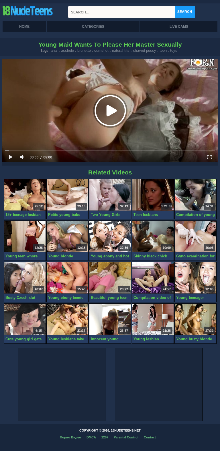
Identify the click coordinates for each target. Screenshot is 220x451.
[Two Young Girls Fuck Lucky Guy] (110, 195)
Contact (150, 437)
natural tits (120, 50)
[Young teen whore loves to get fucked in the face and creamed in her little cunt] (25, 236)
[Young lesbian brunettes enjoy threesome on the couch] (153, 319)
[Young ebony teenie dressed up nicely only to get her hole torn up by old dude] (67, 278)
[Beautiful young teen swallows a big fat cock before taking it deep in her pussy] (110, 278)
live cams (179, 27)
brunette (84, 50)
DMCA (91, 437)
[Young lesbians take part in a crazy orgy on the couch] (67, 319)
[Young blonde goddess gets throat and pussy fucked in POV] (67, 236)
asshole (67, 50)
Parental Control (126, 437)
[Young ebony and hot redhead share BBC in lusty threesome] (110, 236)
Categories (93, 27)
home (24, 27)
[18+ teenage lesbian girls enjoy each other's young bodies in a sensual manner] (25, 195)
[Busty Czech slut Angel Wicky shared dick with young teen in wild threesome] (25, 278)
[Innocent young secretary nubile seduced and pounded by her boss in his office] (110, 319)
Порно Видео (70, 437)
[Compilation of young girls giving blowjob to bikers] (195, 195)
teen (163, 50)
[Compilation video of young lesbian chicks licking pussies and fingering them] (153, 278)
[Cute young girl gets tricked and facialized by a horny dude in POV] (25, 319)
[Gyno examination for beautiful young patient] (195, 236)
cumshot (101, 50)
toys (173, 50)
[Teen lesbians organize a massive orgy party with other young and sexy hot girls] (153, 195)
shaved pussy (144, 50)
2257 (104, 437)
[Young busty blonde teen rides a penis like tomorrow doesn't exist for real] (195, 319)
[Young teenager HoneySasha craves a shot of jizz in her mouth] (195, 278)
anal (54, 50)
